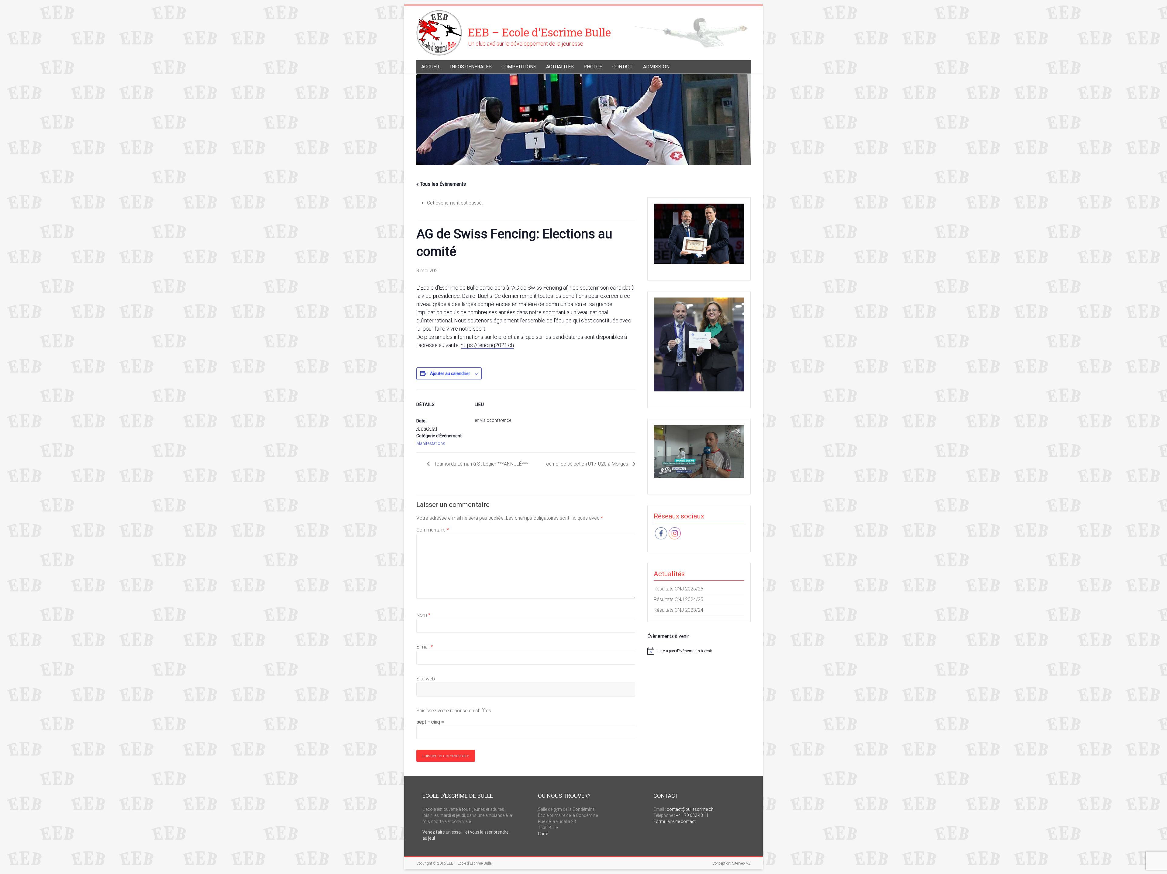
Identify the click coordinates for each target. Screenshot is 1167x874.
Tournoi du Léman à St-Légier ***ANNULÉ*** (480, 464)
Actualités (560, 67)
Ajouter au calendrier (450, 373)
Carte (543, 833)
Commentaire (432, 530)
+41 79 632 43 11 (692, 815)
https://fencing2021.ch (487, 345)
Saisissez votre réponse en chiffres (453, 711)
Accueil (430, 67)
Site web (425, 679)
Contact (622, 67)
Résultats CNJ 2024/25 (678, 599)
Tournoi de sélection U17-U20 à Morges (586, 464)
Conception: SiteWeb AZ (731, 863)
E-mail (424, 647)
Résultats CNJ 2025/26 (678, 589)
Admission (656, 67)
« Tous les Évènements (441, 184)
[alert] (699, 651)
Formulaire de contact (674, 821)
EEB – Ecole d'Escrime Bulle (539, 32)
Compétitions (518, 67)
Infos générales (471, 67)
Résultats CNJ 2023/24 (678, 610)
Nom (423, 615)
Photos (593, 67)
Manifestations (430, 443)
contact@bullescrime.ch (690, 809)
